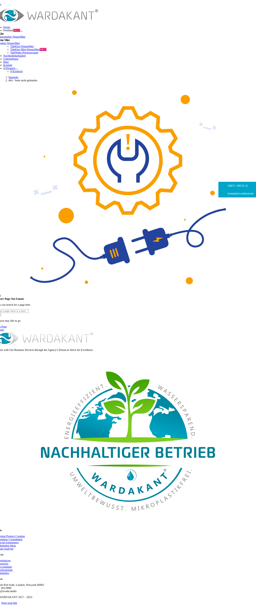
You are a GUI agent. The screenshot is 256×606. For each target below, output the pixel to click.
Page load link (9, 602)
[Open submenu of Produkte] (21, 31)
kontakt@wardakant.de (240, 193)
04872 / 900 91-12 (237, 185)
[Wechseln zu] (9, 68)
